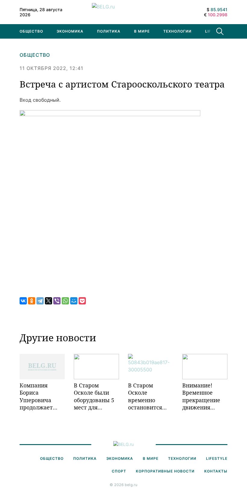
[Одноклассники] (31, 300)
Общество (31, 31)
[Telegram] (40, 300)
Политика (108, 31)
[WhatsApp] (65, 300)
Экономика (70, 31)
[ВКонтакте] (23, 300)
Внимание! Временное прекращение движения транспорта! (201, 396)
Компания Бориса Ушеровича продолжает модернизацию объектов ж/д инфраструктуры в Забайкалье (42, 396)
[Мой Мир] (73, 300)
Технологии (177, 31)
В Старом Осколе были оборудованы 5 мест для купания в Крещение (94, 396)
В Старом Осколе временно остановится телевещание (146, 396)
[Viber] (57, 300)
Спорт (119, 471)
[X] (48, 300)
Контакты (215, 471)
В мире (142, 31)
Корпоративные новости (165, 471)
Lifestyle (216, 458)
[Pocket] (82, 300)
